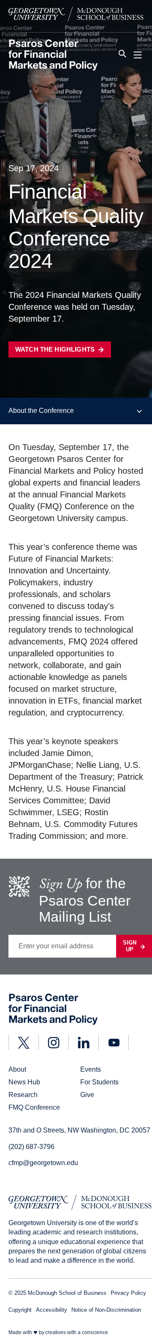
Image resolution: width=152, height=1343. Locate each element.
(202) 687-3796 (31, 1146)
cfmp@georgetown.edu (43, 1162)
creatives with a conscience (76, 1332)
